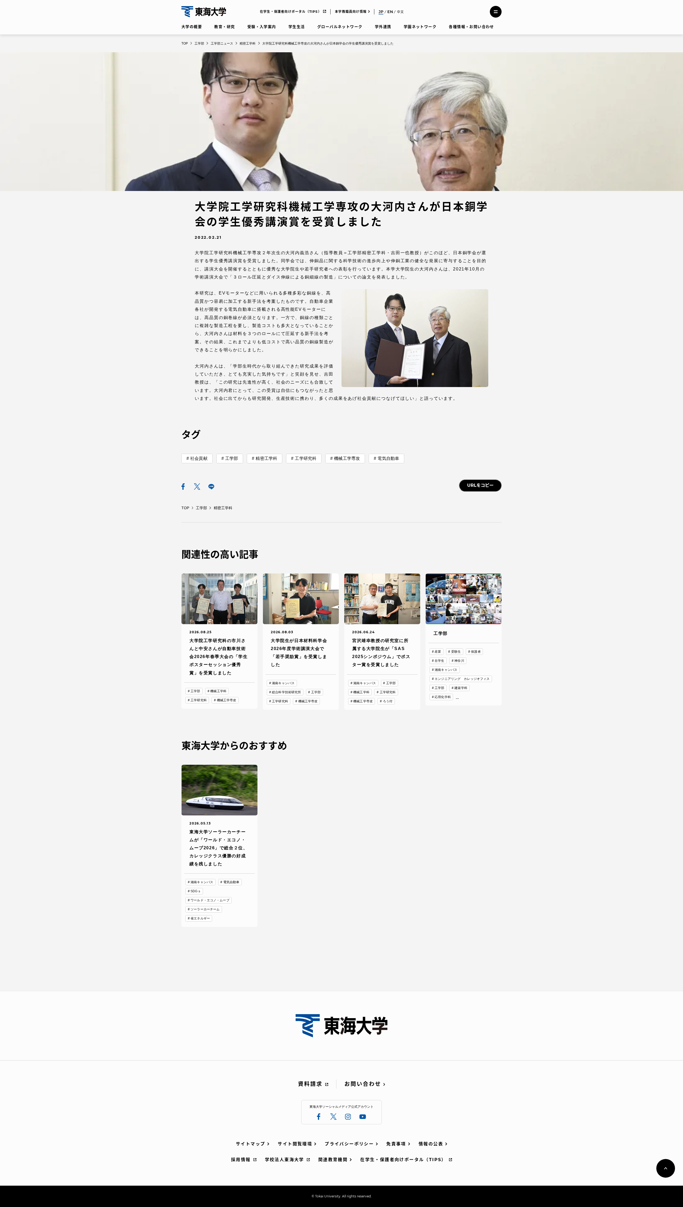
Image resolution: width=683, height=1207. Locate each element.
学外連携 (383, 26)
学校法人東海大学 (284, 1159)
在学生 (439, 661)
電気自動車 (388, 458)
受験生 (456, 652)
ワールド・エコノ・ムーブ (209, 900)
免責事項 (396, 1143)
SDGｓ (195, 891)
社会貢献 (199, 458)
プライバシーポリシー (349, 1143)
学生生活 (296, 26)
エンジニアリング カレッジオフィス (462, 679)
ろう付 (387, 701)
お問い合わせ (362, 1084)
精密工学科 (266, 458)
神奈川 (459, 661)
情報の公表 (431, 1143)
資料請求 (310, 1084)
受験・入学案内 (261, 26)
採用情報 (241, 1159)
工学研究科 (305, 458)
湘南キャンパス (283, 683)
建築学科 (460, 688)
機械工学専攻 (347, 458)
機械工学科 (218, 691)
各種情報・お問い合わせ (471, 26)
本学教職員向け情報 (351, 12)
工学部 (231, 458)
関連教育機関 (333, 1159)
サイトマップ (250, 1143)
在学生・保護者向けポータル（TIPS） (290, 12)
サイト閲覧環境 (295, 1143)
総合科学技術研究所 (286, 692)
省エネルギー (200, 918)
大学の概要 (191, 26)
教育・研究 (224, 26)
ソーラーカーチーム (205, 909)
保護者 (476, 652)
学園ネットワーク (420, 26)
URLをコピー (480, 485)
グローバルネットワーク (339, 26)
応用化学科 (443, 697)
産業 (438, 652)
